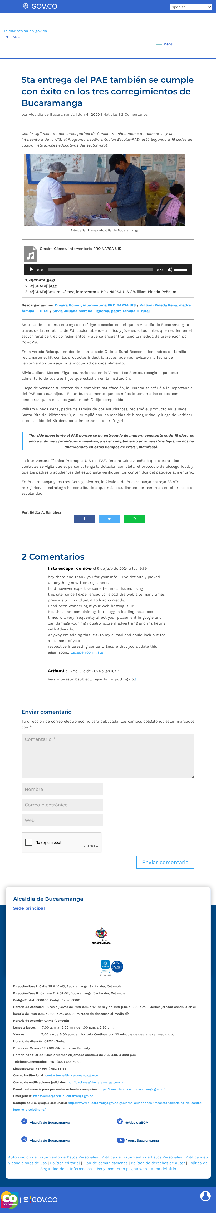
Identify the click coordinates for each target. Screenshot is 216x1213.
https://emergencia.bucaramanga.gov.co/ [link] (64, 1096)
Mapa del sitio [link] (163, 1169)
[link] (40, 9)
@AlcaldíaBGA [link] (136, 1122)
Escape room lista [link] (87, 652)
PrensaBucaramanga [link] (142, 1140)
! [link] (135, 679)
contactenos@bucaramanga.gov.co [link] (71, 1075)
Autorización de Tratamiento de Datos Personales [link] (53, 1157)
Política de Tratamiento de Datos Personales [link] (141, 1157)
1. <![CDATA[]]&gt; (40, 280)
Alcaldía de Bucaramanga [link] (52, 114)
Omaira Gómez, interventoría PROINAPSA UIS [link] (95, 305)
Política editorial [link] (65, 1163)
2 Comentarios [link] (134, 114)
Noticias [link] (110, 114)
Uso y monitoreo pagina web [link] (121, 1169)
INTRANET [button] (13, 37)
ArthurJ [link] (56, 670)
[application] (108, 269)
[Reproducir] (31, 269)
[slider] (181, 269)
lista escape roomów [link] (70, 568)
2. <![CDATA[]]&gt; (41, 286)
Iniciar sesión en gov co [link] (25, 31)
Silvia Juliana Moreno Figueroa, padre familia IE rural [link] (101, 311)
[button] (201, 44)
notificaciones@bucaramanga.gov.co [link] (95, 1082)
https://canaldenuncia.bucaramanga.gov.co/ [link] (132, 1089)
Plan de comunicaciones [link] (105, 1163)
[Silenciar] (170, 269)
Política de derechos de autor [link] (158, 1163)
